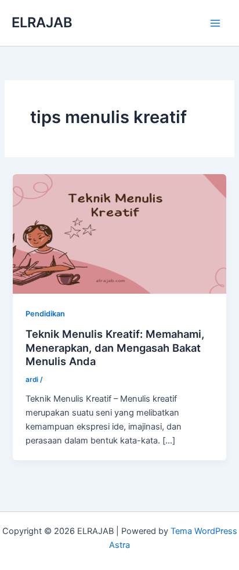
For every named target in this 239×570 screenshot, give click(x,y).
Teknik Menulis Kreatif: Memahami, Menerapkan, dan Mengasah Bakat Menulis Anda (115, 347)
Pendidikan (45, 313)
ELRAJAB (42, 22)
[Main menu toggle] (215, 23)
